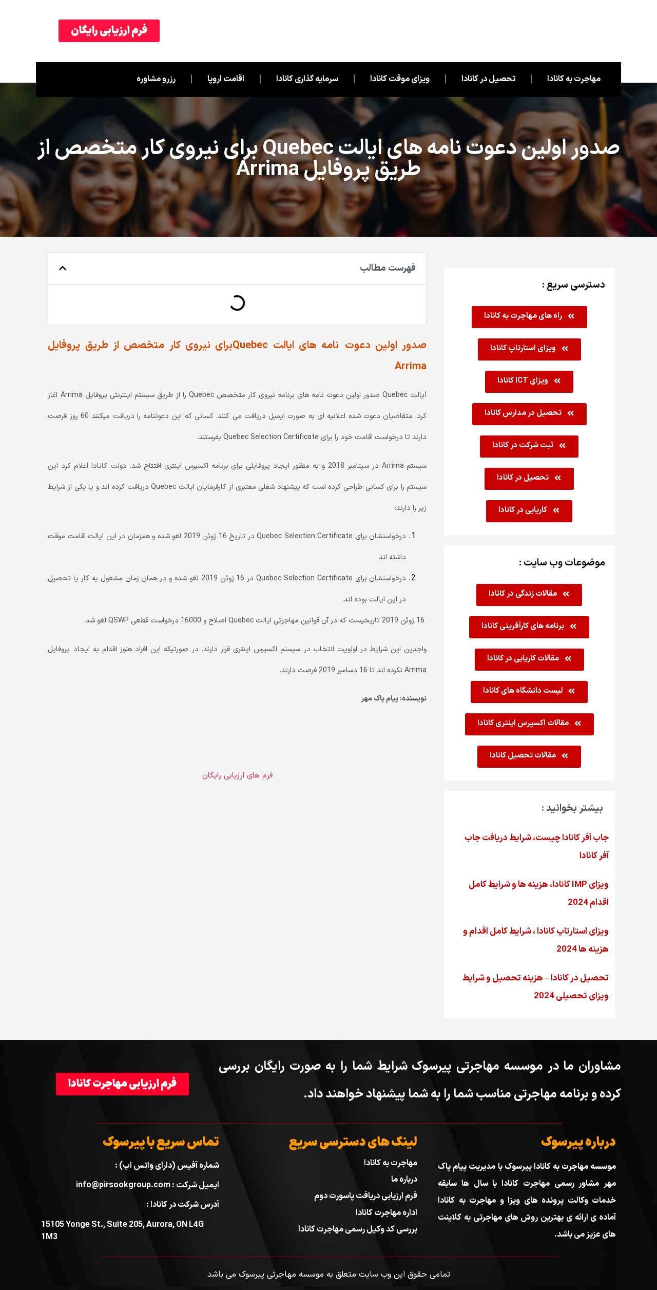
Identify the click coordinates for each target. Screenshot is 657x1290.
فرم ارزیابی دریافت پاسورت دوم (365, 1196)
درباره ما (404, 1179)
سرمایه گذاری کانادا (307, 79)
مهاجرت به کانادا (574, 79)
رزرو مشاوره (156, 79)
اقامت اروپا (225, 79)
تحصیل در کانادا (488, 79)
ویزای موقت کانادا (400, 79)
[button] (63, 268)
